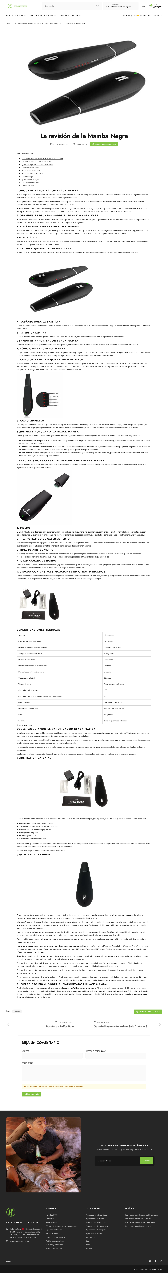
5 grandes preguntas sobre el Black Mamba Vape (42, 158)
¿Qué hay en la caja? (30, 179)
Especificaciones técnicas (32, 173)
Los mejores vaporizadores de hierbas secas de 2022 (46, 850)
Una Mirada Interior (30, 182)
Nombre (26, 1051)
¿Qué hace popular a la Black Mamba (37, 164)
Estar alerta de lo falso (31, 170)
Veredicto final (28, 185)
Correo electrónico (95, 1051)
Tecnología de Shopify (156, 1269)
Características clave (30, 167)
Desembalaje (27, 176)
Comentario (28, 1063)
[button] (155, 6)
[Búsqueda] (97, 6)
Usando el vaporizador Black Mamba (37, 161)
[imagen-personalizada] (11, 1216)
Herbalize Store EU (144, 1269)
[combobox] (72, 6)
